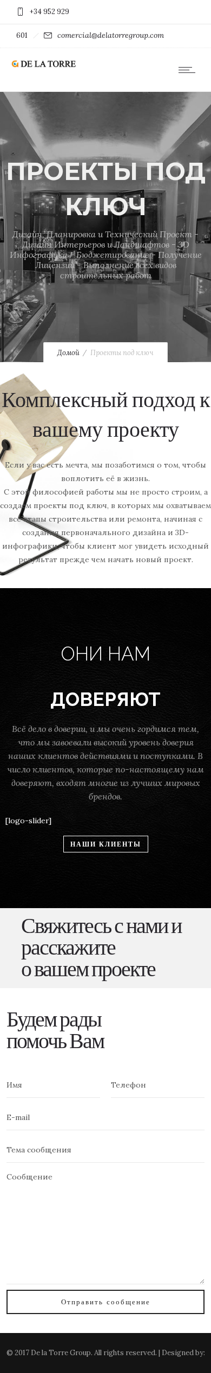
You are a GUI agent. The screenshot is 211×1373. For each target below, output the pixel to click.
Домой (68, 352)
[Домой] (43, 65)
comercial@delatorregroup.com (110, 35)
